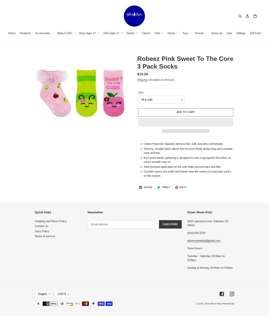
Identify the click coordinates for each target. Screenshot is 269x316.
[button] (185, 122)
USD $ (62, 293)
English (42, 293)
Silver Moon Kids (213, 303)
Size (140, 92)
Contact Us (41, 226)
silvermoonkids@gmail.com (204, 240)
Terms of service (45, 236)
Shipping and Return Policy (51, 221)
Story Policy (42, 231)
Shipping (142, 79)
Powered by (228, 303)
